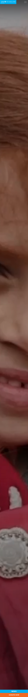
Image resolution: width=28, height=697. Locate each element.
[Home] (8, 2)
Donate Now (14, 695)
